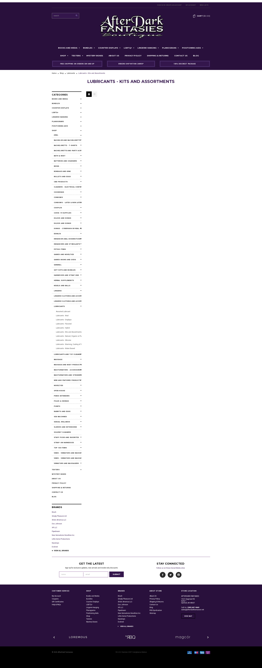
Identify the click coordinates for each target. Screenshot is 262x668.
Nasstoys (55, 543)
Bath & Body (59, 156)
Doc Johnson (57, 524)
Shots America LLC (59, 520)
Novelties (58, 385)
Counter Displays (108, 48)
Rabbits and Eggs (62, 411)
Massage (58, 359)
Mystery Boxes (94, 56)
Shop (63, 56)
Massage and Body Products (66, 365)
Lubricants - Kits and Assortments (69, 332)
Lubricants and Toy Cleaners (66, 354)
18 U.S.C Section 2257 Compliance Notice (131, 652)
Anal (56, 135)
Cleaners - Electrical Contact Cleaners (66, 187)
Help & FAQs (56, 605)
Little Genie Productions (61, 539)
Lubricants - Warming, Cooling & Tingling (71, 344)
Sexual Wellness (62, 422)
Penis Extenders (62, 396)
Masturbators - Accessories (66, 370)
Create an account (174, 5)
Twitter (171, 575)
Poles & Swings (61, 401)
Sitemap (153, 613)
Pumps (57, 406)
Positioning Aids (191, 48)
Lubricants (71, 73)
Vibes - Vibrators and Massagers (66, 453)
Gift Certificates (58, 602)
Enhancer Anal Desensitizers (66, 239)
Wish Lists (204, 5)
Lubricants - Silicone (63, 340)
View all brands (61, 551)
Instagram (178, 575)
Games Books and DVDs (65, 260)
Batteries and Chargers (65, 161)
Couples (58, 208)
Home (54, 73)
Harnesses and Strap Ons (66, 275)
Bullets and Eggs (62, 176)
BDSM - (57, 166)
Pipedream (56, 531)
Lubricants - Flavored (64, 324)
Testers (76, 56)
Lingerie (58, 291)
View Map (188, 616)
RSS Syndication (156, 610)
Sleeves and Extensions (65, 427)
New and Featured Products (66, 380)
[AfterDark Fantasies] (78, 637)
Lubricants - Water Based (65, 348)
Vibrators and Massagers (66, 463)
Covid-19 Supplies (62, 213)
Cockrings (59, 192)
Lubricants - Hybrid (63, 328)
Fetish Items (60, 249)
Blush (54, 512)
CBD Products (61, 182)
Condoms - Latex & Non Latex (66, 202)
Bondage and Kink (62, 171)
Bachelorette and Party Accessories (66, 151)
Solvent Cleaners (62, 432)
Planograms (169, 48)
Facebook (163, 575)
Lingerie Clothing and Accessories (66, 296)
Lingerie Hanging (147, 48)
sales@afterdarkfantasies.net (192, 610)
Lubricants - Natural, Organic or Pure (69, 336)
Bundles (88, 48)
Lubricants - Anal (62, 316)
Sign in (160, 5)
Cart (203, 16)
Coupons (55, 599)
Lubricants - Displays (64, 320)
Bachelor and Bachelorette (66, 140)
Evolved (55, 547)
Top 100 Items (60, 448)
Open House (59, 391)
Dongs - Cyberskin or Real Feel (66, 228)
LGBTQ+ (128, 48)
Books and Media (68, 48)
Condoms (58, 197)
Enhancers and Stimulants (66, 244)
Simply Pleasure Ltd (59, 516)
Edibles (57, 234)
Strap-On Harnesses (64, 443)
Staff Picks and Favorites (66, 437)
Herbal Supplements (64, 280)
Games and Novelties (64, 254)
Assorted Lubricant (63, 311)
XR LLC (54, 527)
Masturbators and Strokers (66, 375)
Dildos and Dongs (62, 218)
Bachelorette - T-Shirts (65, 145)
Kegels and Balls (62, 286)
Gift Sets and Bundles (65, 270)
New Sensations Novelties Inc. (63, 535)
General (58, 265)
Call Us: (190, 607)
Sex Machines (60, 417)
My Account (191, 5)
